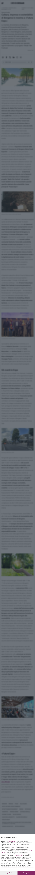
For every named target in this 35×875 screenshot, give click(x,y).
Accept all (26, 873)
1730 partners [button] (12, 841)
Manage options (9, 873)
